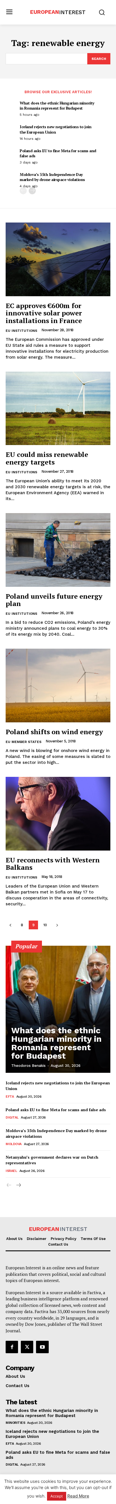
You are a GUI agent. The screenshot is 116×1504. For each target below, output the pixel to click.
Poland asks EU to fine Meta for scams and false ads (58, 153)
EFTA (10, 1096)
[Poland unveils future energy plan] (58, 550)
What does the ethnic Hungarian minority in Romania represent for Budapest (57, 105)
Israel (11, 1171)
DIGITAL (12, 1117)
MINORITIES (15, 1423)
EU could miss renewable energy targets (47, 458)
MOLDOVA (14, 1144)
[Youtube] (42, 1347)
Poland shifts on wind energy (54, 731)
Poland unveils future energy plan (54, 600)
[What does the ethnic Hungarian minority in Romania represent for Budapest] (58, 1009)
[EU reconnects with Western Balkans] (58, 813)
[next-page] (32, 190)
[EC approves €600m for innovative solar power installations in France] (58, 259)
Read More (78, 1496)
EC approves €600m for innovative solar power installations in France (44, 313)
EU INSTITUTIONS (21, 331)
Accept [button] (56, 1496)
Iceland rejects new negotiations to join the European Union (55, 129)
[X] (27, 1347)
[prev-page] (23, 190)
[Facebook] (12, 1347)
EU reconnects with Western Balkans (53, 863)
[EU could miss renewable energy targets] (58, 408)
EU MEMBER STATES (23, 742)
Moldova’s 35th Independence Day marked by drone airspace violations (52, 177)
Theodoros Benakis (28, 1065)
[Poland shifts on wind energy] (58, 685)
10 (45, 925)
